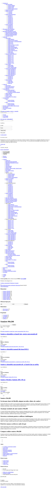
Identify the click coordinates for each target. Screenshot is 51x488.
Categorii (5, 159)
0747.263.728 (3, 119)
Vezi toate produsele (9, 30)
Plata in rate (5, 448)
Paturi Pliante (8, 85)
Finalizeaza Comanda (14, 283)
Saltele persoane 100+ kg (13, 48)
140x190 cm (10, 18)
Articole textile (6, 97)
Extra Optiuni (8, 64)
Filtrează (26, 304)
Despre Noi (5, 267)
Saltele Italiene (11, 52)
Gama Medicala (6, 88)
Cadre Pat (5, 84)
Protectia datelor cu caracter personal (10, 453)
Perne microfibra (11, 101)
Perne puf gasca (11, 100)
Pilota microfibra (11, 104)
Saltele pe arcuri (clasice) (13, 40)
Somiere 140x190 (6, 299)
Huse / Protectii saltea (12, 67)
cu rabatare (5, 316)
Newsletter (5, 272)
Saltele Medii (10, 82)
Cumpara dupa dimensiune (10, 68)
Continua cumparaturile (5, 283)
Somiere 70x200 (6, 296)
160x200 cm (10, 21)
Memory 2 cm (10, 55)
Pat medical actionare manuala (14, 92)
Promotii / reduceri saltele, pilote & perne (11, 105)
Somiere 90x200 (6, 298)
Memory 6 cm (10, 59)
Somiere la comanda (9, 9)
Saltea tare (10, 83)
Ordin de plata (6, 461)
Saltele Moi (10, 81)
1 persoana (10, 12)
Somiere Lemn (11, 7)
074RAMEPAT (10, 119)
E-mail (1, 125)
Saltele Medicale (11, 46)
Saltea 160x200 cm (11, 72)
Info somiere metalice (7, 108)
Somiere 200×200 (6, 295)
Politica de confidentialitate (8, 472)
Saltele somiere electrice (12, 50)
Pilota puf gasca (11, 103)
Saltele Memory (11, 39)
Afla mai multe (3, 486)
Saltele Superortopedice (12, 47)
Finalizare (5, 157)
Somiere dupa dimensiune (10, 14)
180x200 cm (10, 22)
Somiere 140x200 (6, 292)
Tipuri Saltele (8, 38)
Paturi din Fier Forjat (9, 87)
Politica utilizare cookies (8, 454)
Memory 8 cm (10, 61)
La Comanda (5, 115)
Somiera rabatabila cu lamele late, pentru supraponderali (18, 334)
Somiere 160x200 (6, 293)
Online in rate (5, 464)
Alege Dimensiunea (4, 286)
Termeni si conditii (6, 473)
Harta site (5, 455)
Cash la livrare (6, 460)
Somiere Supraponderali (12, 8)
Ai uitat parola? (3, 134)
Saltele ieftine (10, 65)
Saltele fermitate (8, 79)
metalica (4, 318)
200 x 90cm (5, 310)
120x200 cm (10, 17)
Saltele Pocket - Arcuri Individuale (14, 41)
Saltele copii (10, 51)
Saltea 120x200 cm (11, 69)
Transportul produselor (7, 451)
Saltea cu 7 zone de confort (13, 44)
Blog (4, 268)
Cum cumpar (5, 447)
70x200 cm (10, 15)
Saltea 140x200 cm (11, 70)
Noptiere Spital (8, 94)
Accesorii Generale (9, 35)
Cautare (14, 324)
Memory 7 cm (10, 60)
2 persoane (10, 13)
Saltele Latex (10, 42)
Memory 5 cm (10, 58)
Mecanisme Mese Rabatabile (11, 34)
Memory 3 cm (10, 56)
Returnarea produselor (7, 450)
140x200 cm (10, 20)
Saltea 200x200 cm (11, 74)
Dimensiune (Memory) (9, 75)
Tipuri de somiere (8, 4)
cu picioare (5, 315)
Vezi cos (4, 156)
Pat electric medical (12, 91)
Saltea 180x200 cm (11, 73)
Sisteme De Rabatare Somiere (11, 33)
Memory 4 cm (10, 57)
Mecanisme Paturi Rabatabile (8, 29)
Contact (4, 109)
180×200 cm (10, 28)
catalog (5, 117)
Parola (1, 127)
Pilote (6, 102)
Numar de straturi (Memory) (11, 53)
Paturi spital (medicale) (9, 86)
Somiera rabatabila (9, 24)
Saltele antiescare (11, 49)
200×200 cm (10, 23)
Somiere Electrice (8, 11)
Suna (4, 276)
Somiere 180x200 (6, 294)
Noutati (4, 114)
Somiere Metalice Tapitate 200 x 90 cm (12, 380)
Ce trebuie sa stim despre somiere (9, 271)
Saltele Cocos (10, 43)
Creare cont (2, 144)
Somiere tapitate (11, 6)
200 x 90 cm (5, 309)
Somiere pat (5, 3)
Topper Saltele (11, 66)
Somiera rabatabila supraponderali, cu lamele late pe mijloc (19, 364)
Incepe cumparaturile (4, 149)
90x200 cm (10, 16)
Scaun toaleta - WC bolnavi (10, 96)
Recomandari (5, 106)
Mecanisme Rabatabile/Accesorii (9, 31)
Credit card (5, 462)
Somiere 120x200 (6, 291)
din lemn (4, 317)
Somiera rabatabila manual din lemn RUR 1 (14, 349)
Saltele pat (5, 37)
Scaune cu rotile (8, 95)
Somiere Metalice (11, 5)
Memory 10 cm (11, 62)
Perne (6, 99)
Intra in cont (3, 130)
